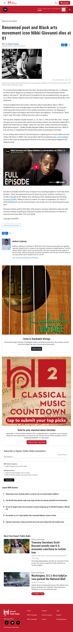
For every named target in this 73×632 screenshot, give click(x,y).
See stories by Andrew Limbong (25, 257)
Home (29, 611)
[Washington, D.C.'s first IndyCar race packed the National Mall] (16, 579)
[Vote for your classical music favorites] (36, 391)
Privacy (44, 619)
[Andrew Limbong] (6, 244)
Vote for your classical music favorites (36, 430)
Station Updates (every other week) (16, 466)
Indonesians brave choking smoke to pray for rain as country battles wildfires (32, 494)
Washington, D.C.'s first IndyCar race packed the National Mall (49, 577)
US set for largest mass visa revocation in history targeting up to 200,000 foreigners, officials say (38, 508)
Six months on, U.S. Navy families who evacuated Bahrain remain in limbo (31, 515)
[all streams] (70, 9)
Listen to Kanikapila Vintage (36, 338)
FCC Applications (61, 619)
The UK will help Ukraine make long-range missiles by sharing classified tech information (36, 500)
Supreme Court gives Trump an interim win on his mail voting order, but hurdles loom (35, 522)
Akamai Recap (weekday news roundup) (17, 473)
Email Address (8, 457)
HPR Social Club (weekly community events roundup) (21, 475)
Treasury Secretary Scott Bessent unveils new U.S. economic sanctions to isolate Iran (48, 547)
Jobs (57, 611)
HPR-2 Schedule (32, 619)
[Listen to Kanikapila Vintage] (36, 300)
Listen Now (36, 349)
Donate (65, 3)
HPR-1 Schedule (32, 615)
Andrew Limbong (13, 44)
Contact (44, 611)
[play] (5, 9)
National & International (9, 21)
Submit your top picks (37, 442)
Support (58, 615)
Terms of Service (47, 615)
